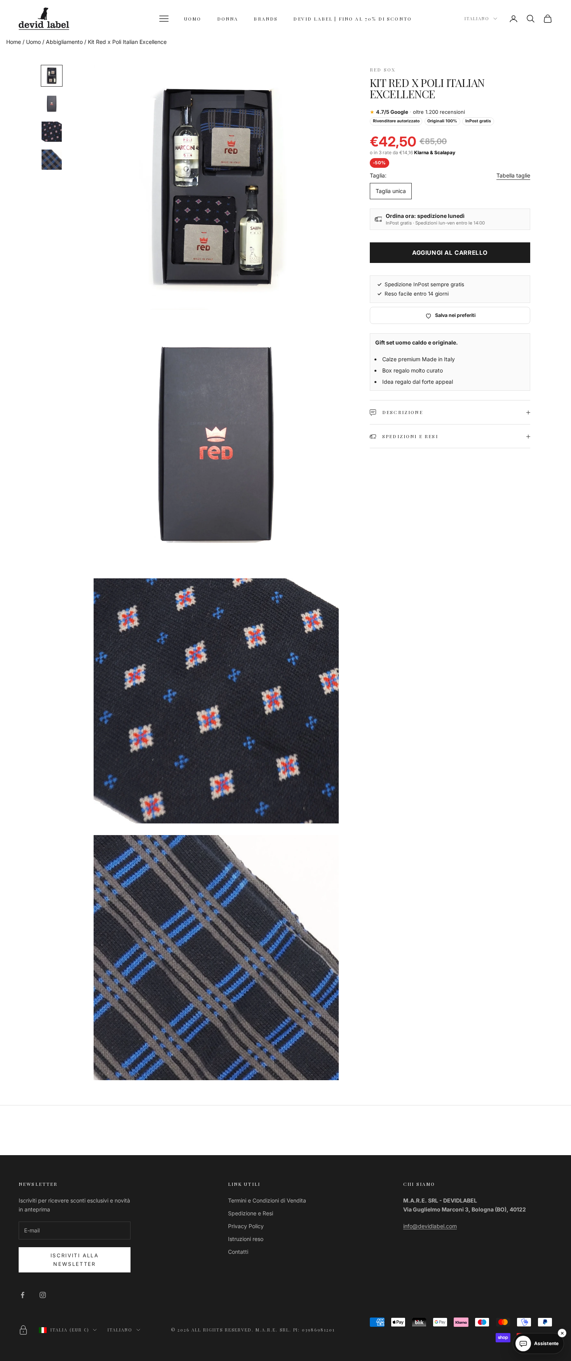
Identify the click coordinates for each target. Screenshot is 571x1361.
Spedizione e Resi (250, 1213)
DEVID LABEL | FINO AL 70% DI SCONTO (352, 19)
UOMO (193, 19)
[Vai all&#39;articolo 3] (52, 132)
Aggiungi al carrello (450, 252)
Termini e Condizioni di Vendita (267, 1200)
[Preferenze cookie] (23, 1330)
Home (13, 41)
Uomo (33, 41)
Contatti (238, 1251)
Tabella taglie (513, 175)
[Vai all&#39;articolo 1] (52, 76)
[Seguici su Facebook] (22, 1295)
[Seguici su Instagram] (43, 1295)
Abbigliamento (64, 41)
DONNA (227, 19)
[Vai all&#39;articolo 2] (52, 104)
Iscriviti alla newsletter (74, 1259)
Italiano (477, 18)
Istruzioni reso (245, 1239)
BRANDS (266, 19)
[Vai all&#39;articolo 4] (52, 160)
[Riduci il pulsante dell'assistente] (562, 1333)
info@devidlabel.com (430, 1226)
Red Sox (382, 69)
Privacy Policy (246, 1226)
